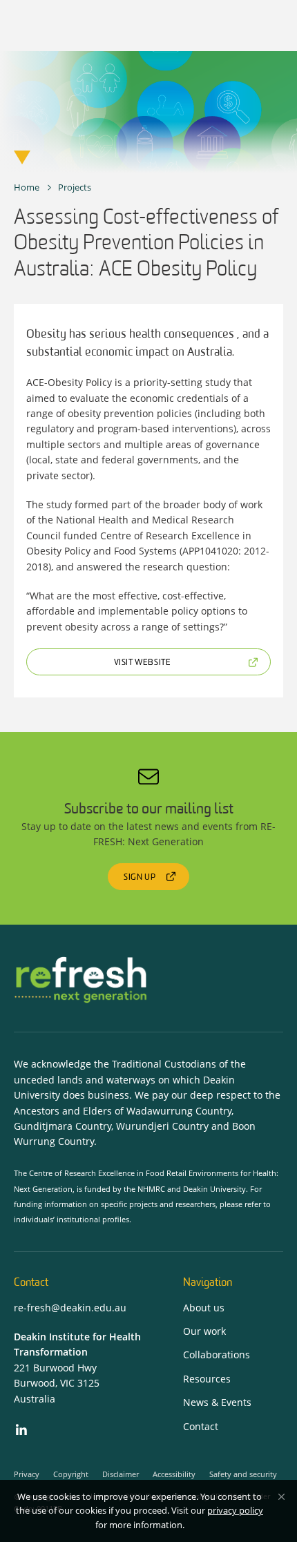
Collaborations (216, 1354)
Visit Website (142, 663)
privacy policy (235, 1510)
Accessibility (174, 1474)
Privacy (26, 1474)
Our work (204, 1331)
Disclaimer (120, 1474)
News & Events (217, 1402)
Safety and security (243, 1474)
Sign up (139, 878)
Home (26, 187)
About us (203, 1307)
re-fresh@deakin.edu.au (70, 1307)
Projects (74, 187)
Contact (200, 1426)
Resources (207, 1378)
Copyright (70, 1474)
